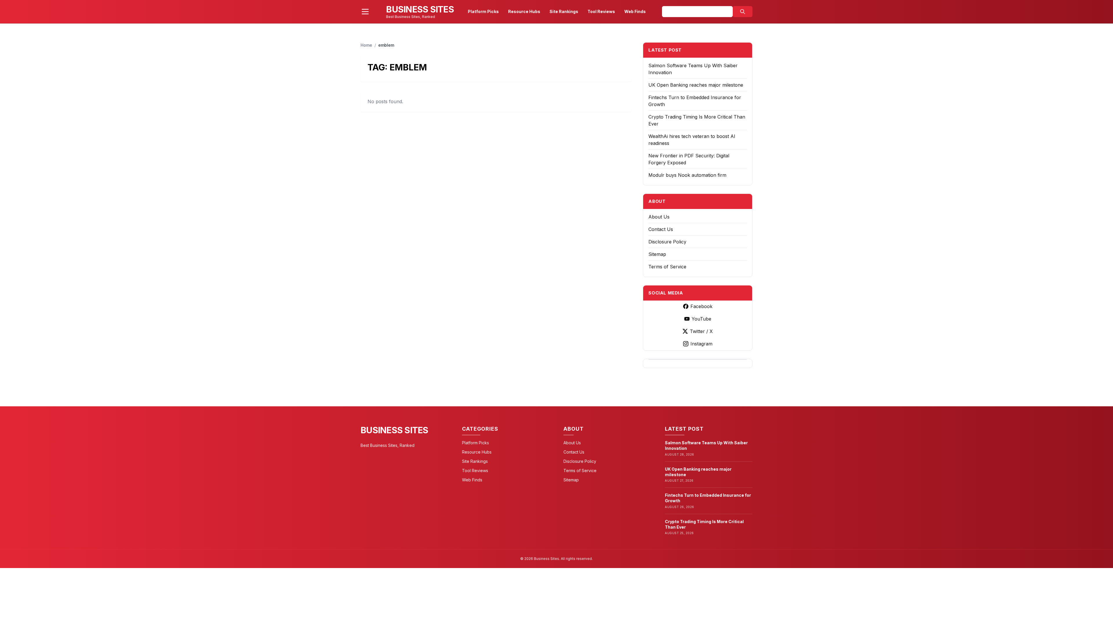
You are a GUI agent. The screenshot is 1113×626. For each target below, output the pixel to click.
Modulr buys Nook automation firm (687, 175)
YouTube (701, 319)
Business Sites (394, 430)
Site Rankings (564, 11)
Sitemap (657, 254)
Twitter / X (701, 331)
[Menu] (365, 11)
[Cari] (742, 11)
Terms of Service (667, 267)
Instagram (701, 344)
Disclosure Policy (667, 242)
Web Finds (635, 11)
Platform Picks (483, 11)
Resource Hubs (524, 11)
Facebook (701, 306)
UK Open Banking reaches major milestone (695, 85)
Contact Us (660, 229)
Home (366, 45)
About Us (659, 217)
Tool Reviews (601, 11)
